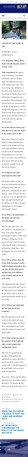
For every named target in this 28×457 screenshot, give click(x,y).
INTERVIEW (7, 397)
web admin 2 (7, 395)
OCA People (5, 401)
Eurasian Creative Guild (10, 399)
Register (23, 1)
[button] (3, 15)
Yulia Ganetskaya (14, 401)
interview (20, 399)
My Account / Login (12, 1)
